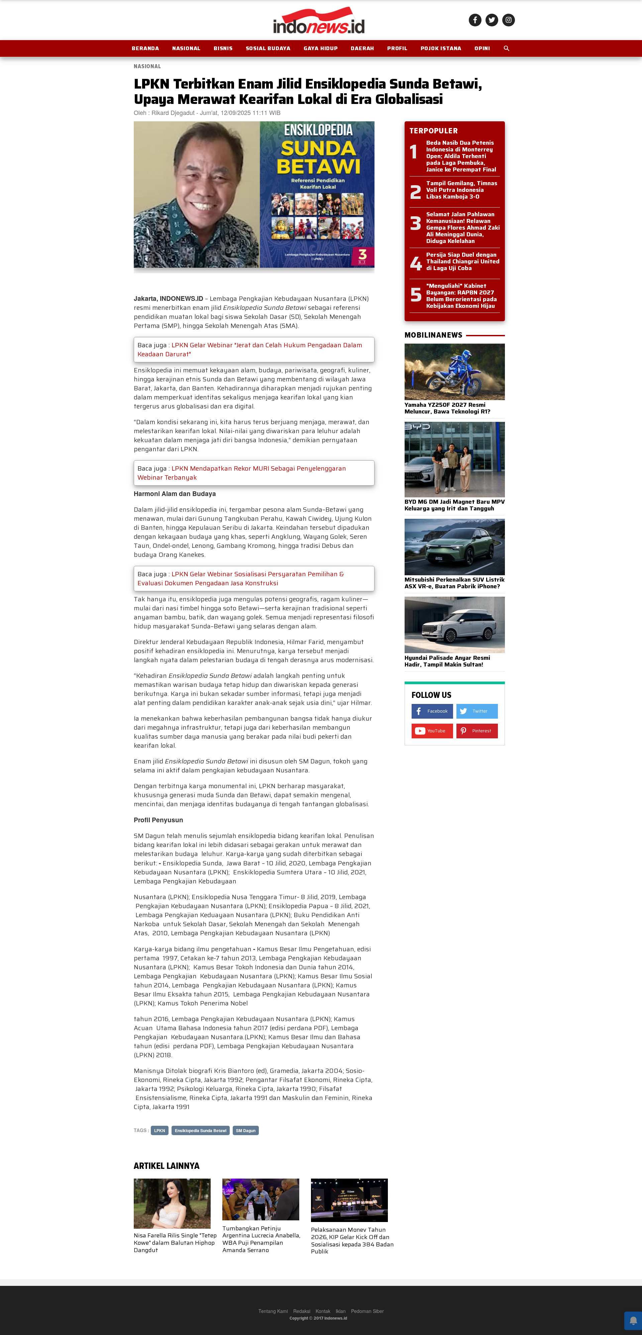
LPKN (159, 1130)
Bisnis (223, 48)
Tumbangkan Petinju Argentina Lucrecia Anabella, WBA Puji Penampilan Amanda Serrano (261, 1239)
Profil (397, 48)
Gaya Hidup (321, 48)
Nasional (186, 48)
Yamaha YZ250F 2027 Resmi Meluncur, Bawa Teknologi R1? (448, 408)
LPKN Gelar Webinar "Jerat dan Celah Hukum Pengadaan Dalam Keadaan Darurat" (249, 349)
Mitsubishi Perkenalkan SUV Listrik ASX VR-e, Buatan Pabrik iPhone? (455, 583)
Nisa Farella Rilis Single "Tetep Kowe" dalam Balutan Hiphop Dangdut (175, 1242)
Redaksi (301, 1311)
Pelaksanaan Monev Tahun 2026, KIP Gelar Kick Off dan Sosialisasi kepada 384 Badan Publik (352, 1240)
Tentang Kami (273, 1311)
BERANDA (145, 48)
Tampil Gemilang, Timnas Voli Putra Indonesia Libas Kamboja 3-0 (461, 189)
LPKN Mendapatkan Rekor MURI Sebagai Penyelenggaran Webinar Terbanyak (241, 472)
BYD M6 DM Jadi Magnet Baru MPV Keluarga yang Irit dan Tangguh (455, 505)
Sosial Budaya (268, 48)
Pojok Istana (441, 48)
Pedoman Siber (367, 1311)
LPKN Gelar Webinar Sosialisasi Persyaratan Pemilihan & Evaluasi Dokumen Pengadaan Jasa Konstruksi (240, 578)
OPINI (482, 48)
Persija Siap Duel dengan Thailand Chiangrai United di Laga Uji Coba (463, 261)
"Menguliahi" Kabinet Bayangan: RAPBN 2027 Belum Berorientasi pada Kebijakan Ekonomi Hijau (461, 296)
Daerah (362, 48)
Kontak (323, 1311)
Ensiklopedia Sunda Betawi (200, 1130)
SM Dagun (245, 1130)
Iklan (341, 1311)
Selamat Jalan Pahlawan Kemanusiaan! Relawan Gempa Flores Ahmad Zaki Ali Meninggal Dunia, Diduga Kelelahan (463, 228)
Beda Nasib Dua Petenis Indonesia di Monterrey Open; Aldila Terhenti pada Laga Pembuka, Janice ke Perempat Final (461, 156)
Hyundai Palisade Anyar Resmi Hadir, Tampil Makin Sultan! (447, 661)
